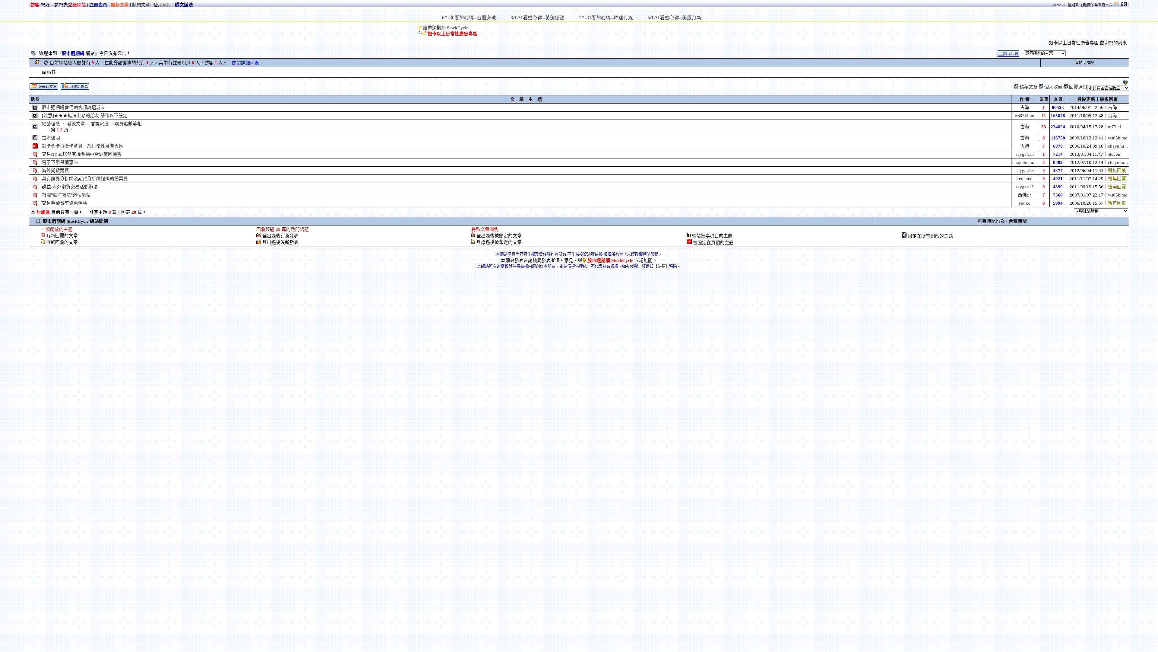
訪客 (51, 72)
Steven (1114, 154)
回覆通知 (1078, 87)
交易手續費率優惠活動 (64, 203)
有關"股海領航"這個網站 (66, 195)
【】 (661, 266)
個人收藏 (1053, 87)
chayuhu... (1118, 146)
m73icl (1114, 126)
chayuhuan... (1024, 162)
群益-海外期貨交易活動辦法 (70, 186)
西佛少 (1024, 195)
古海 (1024, 107)
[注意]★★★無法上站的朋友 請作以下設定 (85, 115)
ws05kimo (1024, 115)
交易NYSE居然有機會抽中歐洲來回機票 (82, 154)
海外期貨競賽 (55, 170)
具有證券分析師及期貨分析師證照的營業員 (85, 178)
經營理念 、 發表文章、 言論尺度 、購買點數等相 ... (94, 123)
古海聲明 (51, 138)
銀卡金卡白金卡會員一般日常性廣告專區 (82, 146)
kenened (1025, 178)
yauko (1024, 203)
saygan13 (1025, 154)
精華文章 (1029, 87)
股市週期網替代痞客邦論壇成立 (73, 107)
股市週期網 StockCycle (445, 27)
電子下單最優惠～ (60, 162)
